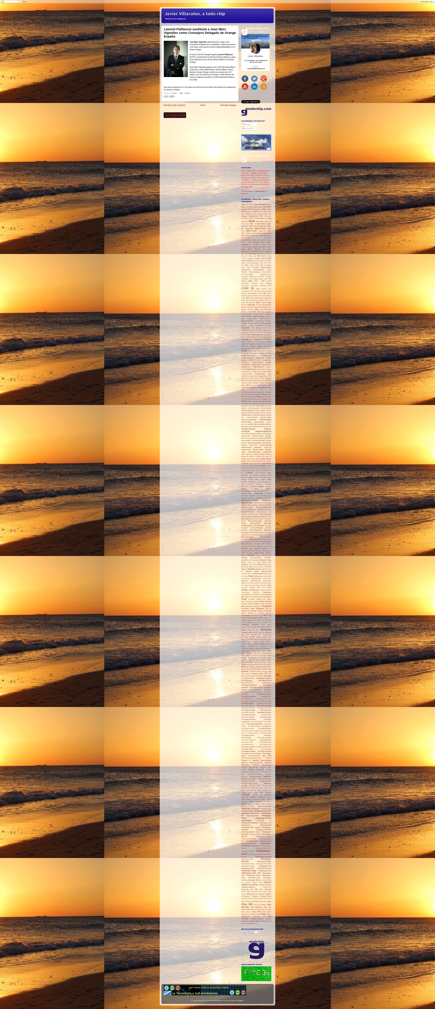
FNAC (260, 332)
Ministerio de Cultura (264, 546)
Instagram (264, 399)
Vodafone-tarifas (265, 885)
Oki (266, 583)
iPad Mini (256, 454)
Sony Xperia (245, 655)
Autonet (263, 244)
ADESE (263, 209)
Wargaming (245, 889)
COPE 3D (247, 288)
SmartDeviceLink (253, 646)
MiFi (263, 544)
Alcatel (254, 214)
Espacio (268, 312)
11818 (243, 204)
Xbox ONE (256, 912)
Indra (263, 396)
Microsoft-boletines (265, 505)
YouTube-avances (256, 919)
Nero (242, 567)
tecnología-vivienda (254, 755)
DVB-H (267, 300)
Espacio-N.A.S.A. (265, 318)
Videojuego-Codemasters (250, 813)
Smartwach (244, 648)
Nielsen (244, 569)
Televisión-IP (245, 788)
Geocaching (267, 346)
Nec (270, 564)
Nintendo (251, 569)
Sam (257, 630)
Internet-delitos (246, 422)
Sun (247, 669)
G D (262, 339)
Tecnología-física (266, 714)
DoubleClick (254, 300)
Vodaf (260, 882)
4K (247, 207)
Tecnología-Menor (247, 730)
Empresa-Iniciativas (247, 307)
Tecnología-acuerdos (263, 678)
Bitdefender (245, 251)
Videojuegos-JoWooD (248, 851)
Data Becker (252, 293)
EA (250, 302)
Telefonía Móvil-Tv (255, 771)
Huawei (268, 392)
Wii (256, 891)
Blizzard (268, 251)
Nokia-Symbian (255, 581)
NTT (247, 583)
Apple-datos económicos (258, 226)
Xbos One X (263, 901)
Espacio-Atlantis (246, 314)
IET (242, 397)
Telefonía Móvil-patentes (249, 767)
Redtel (255, 622)
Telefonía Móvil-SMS (256, 769)
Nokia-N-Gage (256, 578)
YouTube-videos (254, 921)
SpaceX (268, 664)
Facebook (245, 328)
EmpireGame (267, 305)
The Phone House (260, 790)
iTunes (243, 459)
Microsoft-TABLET (265, 537)
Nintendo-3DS (266, 571)
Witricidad (244, 898)
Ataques (268, 242)
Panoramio (251, 599)
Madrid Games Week (257, 479)
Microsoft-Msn (255, 523)
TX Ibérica (267, 801)
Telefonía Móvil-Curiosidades (251, 763)
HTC (243, 390)
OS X (252, 594)
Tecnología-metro (258, 730)
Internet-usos (246, 450)
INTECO (244, 401)
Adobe (243, 211)
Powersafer (267, 611)
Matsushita (253, 486)
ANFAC (262, 218)
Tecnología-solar (246, 753)
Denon (269, 293)
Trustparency (256, 799)
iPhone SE (260, 456)
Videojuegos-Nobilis (264, 861)
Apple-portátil (267, 233)
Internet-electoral (266, 426)
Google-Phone (256, 371)
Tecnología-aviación (255, 687)
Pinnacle (244, 604)
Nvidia (257, 583)
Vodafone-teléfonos (248, 887)
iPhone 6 (268, 454)
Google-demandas (257, 362)
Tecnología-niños (265, 740)
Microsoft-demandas (264, 507)
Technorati (248, 676)
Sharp (249, 641)
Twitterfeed (258, 801)
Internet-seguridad (265, 445)
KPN (247, 468)
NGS (269, 567)
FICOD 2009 (255, 330)
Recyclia (244, 622)
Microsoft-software (265, 534)
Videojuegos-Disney (252, 841)
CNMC (250, 281)
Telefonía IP (246, 760)
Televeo (259, 785)
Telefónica (267, 776)
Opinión (252, 587)
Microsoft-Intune (266, 516)
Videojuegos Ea (264, 820)
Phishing (268, 601)
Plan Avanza (246, 606)
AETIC (260, 211)
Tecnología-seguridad (264, 751)
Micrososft (257, 544)
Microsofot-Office (246, 493)
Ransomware (252, 620)
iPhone (262, 454)
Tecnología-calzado (257, 692)
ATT (251, 244)
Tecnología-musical (247, 735)
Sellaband (256, 639)
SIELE (250, 644)
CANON (268, 258)
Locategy (263, 475)
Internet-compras (252, 417)
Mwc (269, 562)
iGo (248, 396)
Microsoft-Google (265, 514)
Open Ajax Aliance (254, 585)
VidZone (264, 880)
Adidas (269, 209)
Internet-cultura (265, 417)
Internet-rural (253, 445)
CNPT (263, 281)
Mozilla (243, 562)
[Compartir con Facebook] (171, 96)
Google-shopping (246, 374)
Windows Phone (265, 896)
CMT (269, 279)
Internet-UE (267, 447)
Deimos (260, 293)
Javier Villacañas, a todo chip (195, 13)
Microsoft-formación (247, 512)
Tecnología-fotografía (247, 717)
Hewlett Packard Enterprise (250, 383)
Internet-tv (258, 447)
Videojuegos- (246, 825)
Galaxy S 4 (262, 341)
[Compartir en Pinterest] (173, 96)
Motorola (250, 555)
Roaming (244, 627)
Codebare (254, 283)
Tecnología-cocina (247, 698)
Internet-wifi (267, 452)
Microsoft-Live (246, 519)
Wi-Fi (249, 891)
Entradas (247, 124)
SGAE (243, 641)
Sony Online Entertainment (262, 653)
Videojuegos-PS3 (265, 866)
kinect (263, 463)
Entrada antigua (228, 105)
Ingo (259, 399)
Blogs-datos (257, 254)
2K (250, 204)
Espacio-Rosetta (247, 321)
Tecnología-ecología (264, 705)
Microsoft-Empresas (264, 509)
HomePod (268, 383)
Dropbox (261, 300)
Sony (269, 650)
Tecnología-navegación (248, 740)
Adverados (249, 211)
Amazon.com (253, 216)
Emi (260, 305)
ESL (263, 312)
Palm (246, 597)
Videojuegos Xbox (265, 823)
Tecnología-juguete (257, 721)
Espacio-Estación (259, 316)
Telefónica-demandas (264, 779)
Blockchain (244, 253)
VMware (254, 882)
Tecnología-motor (266, 733)
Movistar (244, 557)
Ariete (249, 242)
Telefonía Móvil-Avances (262, 760)
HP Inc (252, 385)
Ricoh (263, 624)
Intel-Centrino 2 (246, 403)
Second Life (245, 639)
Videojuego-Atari (247, 811)
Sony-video (257, 664)
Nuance (251, 583)
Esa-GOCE (252, 312)
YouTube (244, 918)
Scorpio (264, 637)
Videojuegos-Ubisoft (253, 875)
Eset (259, 312)
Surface (259, 669)
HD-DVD (268, 380)
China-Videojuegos (247, 274)
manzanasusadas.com (264, 482)
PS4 (261, 617)
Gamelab (252, 344)
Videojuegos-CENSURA (248, 839)
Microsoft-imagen (255, 516)
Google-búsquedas (247, 358)
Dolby (243, 300)
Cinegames (244, 276)
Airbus (269, 211)
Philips (262, 601)
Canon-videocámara (252, 263)
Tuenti (263, 799)
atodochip (244, 244)
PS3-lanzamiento (252, 618)
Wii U (265, 891)
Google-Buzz (260, 358)
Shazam (255, 641)
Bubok (264, 256)
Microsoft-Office (259, 525)
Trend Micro (246, 799)
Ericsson (250, 309)
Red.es (250, 622)
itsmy (266, 456)
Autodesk (257, 244)
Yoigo (269, 916)
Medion (244, 489)
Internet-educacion (254, 426)
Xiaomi (269, 911)
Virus (269, 880)
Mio (257, 551)
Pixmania (268, 603)
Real (263, 620)
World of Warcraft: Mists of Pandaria (259, 898)
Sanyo (259, 637)
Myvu (250, 564)
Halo (243, 380)
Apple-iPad (249, 228)
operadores (244, 587)
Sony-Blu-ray (255, 655)
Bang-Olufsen (257, 247)
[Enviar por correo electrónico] (165, 96)
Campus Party (259, 258)
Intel (249, 401)
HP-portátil (261, 387)
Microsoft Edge (266, 495)
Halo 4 (247, 380)
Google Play (248, 353)
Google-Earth (255, 364)
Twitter (251, 801)
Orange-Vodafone (265, 590)
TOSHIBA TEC (257, 795)
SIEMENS (256, 644)
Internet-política (246, 440)
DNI (247, 298)
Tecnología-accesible (247, 678)
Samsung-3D (267, 634)
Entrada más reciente (174, 105)
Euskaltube (259, 325)
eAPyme (264, 302)
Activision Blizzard (247, 209)
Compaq (268, 283)
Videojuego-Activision (250, 808)
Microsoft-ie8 (245, 516)
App (269, 218)
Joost (248, 461)
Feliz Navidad (256, 328)
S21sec (254, 627)
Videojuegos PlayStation (250, 823)
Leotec (253, 470)
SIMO (262, 644)
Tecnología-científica (248, 696)
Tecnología (267, 676)
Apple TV (252, 224)
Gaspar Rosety (266, 344)
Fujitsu (248, 335)
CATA (265, 263)
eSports (251, 325)
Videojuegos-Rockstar (264, 868)
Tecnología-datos (247, 703)
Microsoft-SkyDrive (254, 534)
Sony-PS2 (263, 660)
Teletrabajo (252, 785)
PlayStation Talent (247, 608)
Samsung (265, 629)
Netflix (247, 567)
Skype (243, 646)
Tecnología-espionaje (248, 712)
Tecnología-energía (248, 710)
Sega (251, 639)
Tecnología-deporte (247, 705)
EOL (270, 307)
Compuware (245, 285)
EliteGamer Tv (252, 305)
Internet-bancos (247, 415)
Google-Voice (253, 376)
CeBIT (246, 265)
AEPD (256, 211)
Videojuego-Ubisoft (263, 818)
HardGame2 (261, 380)
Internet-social (246, 447)
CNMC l (257, 281)
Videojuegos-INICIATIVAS (263, 848)
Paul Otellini (267, 599)
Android (257, 218)
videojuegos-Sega (248, 870)
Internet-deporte (259, 422)
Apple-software (246, 235)
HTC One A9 (261, 390)
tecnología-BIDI (255, 689)
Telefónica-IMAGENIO (248, 781)
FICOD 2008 (245, 330)
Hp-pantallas (252, 387)
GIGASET (259, 348)
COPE (269, 285)
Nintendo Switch (252, 571)
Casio (261, 263)
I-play (250, 394)
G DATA (267, 339)
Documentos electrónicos (263, 298)
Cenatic (251, 265)
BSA (258, 256)
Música (264, 562)
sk (270, 644)
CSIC (269, 288)
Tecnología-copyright (264, 701)
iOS (247, 454)
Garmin (258, 344)
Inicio (202, 105)
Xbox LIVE (264, 909)
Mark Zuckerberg (247, 484)
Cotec (258, 289)
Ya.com (257, 914)
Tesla (261, 788)
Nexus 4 (256, 567)
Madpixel (244, 479)
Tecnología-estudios (264, 712)
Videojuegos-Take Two (251, 873)
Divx (244, 298)
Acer (255, 207)
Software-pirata (246, 650)
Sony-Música (252, 658)
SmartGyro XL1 (265, 646)
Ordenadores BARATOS (250, 592)
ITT (270, 456)
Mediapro (268, 486)
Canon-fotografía (247, 260)
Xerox (264, 911)
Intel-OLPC (252, 406)
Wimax (256, 894)
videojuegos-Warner (254, 880)
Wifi (253, 891)
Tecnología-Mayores (264, 728)
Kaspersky (245, 463)
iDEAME (268, 394)
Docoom (252, 298)
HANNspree (253, 380)
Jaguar (249, 459)
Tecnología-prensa (265, 744)
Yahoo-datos (257, 916)
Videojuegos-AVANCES (263, 829)
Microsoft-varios (255, 539)
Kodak (256, 466)
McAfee (261, 486)
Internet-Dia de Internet (256, 424)
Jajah (253, 459)
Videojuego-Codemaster (262, 811)
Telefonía (268, 758)
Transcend (261, 797)
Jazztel (262, 459)
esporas (243, 325)
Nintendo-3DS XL (246, 573)
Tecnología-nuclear (247, 742)
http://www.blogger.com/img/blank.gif (252, 392)
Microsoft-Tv (245, 539)
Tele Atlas (266, 756)
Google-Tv (244, 376)
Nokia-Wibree (267, 580)
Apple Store (245, 224)
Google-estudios (266, 364)
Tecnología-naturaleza (264, 737)
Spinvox (252, 667)
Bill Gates (267, 249)
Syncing (264, 671)
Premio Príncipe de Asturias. (252, 613)
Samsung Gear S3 (258, 632)
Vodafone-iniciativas (249, 884)
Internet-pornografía (258, 440)
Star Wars (264, 666)
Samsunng (244, 637)
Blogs (250, 254)
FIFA (260, 330)
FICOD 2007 (267, 328)
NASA (260, 564)
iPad (250, 454)
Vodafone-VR (267, 887)
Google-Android (266, 355)
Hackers (268, 378)
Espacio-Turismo (253, 323)
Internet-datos (265, 419)
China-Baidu (255, 267)
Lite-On (256, 475)
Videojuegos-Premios (248, 866)
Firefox (265, 330)
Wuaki (253, 901)
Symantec (244, 671)
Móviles (258, 555)
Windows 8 (256, 896)
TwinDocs (244, 801)
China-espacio (246, 270)
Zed (266, 921)
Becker (269, 247)
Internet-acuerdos (253, 408)
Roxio (249, 627)
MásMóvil (268, 484)
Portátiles (260, 610)
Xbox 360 (247, 904)
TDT (265, 673)
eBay (269, 302)
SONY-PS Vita (253, 660)
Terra (257, 788)
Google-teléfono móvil (263, 374)
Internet (244, 408)
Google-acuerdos (265, 353)
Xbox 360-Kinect (256, 907)
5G (249, 207)
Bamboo (250, 247)
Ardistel (243, 242)
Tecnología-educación (248, 708)
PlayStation (266, 606)
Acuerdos (257, 209)
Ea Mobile (256, 302)
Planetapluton (256, 606)
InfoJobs (254, 399)
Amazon (244, 216)
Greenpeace (245, 378)
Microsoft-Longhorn (258, 519)
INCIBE (259, 397)
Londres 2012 (258, 477)
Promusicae (245, 615)
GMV (264, 348)
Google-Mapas (250, 369)
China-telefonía (266, 272)
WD (256, 889)
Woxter (248, 901)
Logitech (244, 477)
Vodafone (267, 882)
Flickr (255, 332)
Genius (259, 346)
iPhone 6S (244, 456)
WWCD (257, 901)
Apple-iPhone (260, 228)
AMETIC (251, 218)
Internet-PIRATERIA (264, 438)
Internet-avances (254, 413)
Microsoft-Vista (250, 541)
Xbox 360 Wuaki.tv (260, 904)
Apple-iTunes (251, 231)
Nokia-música (245, 578)
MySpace (244, 564)
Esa (256, 309)
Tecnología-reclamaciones (263, 746)
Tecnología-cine (266, 696)
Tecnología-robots (247, 749)
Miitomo (268, 544)
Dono (247, 300)
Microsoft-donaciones (248, 509)
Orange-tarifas (254, 590)
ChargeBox (267, 265)
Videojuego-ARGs (265, 808)
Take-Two (248, 673)
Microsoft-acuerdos (249, 500)
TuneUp (268, 799)
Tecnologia (259, 676)
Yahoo (263, 914)
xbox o (248, 911)
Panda (244, 599)
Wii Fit (260, 891)
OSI (256, 594)
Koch (243, 466)
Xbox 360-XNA (255, 909)
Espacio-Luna (252, 318)
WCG (252, 889)
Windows (262, 894)
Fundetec (256, 339)
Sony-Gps (263, 655)
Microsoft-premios (255, 530)
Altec (269, 214)
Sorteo (264, 664)
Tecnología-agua (246, 680)
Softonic (251, 648)
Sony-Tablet (250, 664)
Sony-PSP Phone (260, 662)
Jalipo (257, 459)
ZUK (256, 923)
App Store (244, 221)
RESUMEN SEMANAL (250, 625)
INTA (269, 399)
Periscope (249, 601)
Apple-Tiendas (245, 237)
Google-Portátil (266, 371)
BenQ (250, 249)
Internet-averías (266, 413)
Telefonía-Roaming (255, 776)
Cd (242, 265)
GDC (242, 346)
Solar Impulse (261, 650)
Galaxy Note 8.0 (251, 341)
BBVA (264, 247)
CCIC (269, 263)
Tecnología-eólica (265, 710)
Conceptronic (254, 285)
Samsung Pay (256, 634)
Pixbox (262, 603)
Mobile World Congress (263, 553)
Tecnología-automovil (249, 685)
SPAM (243, 667)
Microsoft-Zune (246, 544)
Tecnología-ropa (266, 749)
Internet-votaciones (254, 452)
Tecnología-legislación (255, 724)
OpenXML (264, 585)
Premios (268, 613)
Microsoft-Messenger (255, 521)
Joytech (269, 461)
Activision (267, 207)
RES (259, 622)
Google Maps (252, 351)
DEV (254, 295)
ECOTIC (243, 305)
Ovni (259, 594)
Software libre (267, 648)
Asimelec (256, 242)
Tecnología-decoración (264, 703)
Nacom (255, 564)
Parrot (259, 599)
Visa (242, 882)
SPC (247, 666)
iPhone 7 (253, 456)
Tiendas (243, 792)
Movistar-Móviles (256, 557)
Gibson (253, 348)
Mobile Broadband (247, 553)
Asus (263, 242)
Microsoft (259, 493)
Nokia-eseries (258, 576)
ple (270, 608)
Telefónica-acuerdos (248, 779)
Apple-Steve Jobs (257, 235)
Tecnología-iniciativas (248, 719)
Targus (261, 673)
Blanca (262, 251)
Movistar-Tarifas (265, 560)
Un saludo (256, 804)
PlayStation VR (262, 608)
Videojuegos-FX (256, 846)
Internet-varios (258, 450)
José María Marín (256, 461)
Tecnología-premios (247, 744)
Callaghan (250, 258)
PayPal (243, 601)
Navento (265, 564)
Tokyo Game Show (255, 792)
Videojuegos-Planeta (247, 863)
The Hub (250, 790)
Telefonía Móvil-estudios (262, 765)
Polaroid (244, 611)
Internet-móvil (245, 436)
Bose (242, 256)
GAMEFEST (245, 344)
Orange (174, 93)
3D (253, 204)
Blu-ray (264, 253)
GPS (269, 376)
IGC (245, 397)
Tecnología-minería (253, 733)
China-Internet (259, 270)
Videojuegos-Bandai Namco (250, 832)
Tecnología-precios (265, 742)
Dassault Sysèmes (259, 291)
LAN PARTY (263, 468)
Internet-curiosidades (248, 420)
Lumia (265, 477)
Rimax (269, 624)
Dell (264, 293)
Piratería (257, 604)
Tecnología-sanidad (248, 751)
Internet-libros (245, 434)
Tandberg (255, 673)
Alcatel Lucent (262, 214)
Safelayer (268, 627)
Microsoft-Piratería (257, 528)
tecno (254, 676)
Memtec (268, 489)
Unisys (252, 806)
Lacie (257, 468)
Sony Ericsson (246, 653)
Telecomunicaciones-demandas (251, 758)
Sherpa (262, 641)
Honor (243, 385)
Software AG (258, 648)
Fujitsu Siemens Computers (261, 335)
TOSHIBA (245, 795)
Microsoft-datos (246, 507)
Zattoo (263, 921)
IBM (264, 394)
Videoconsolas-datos (264, 806)
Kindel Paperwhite (255, 463)
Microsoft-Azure (259, 503)
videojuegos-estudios (248, 843)
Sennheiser (263, 639)
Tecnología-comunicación (263, 698)
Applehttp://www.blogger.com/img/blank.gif (254, 240)
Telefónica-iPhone (265, 781)
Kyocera (252, 468)
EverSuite (268, 325)
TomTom (268, 792)
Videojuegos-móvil (247, 859)
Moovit (243, 555)
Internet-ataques (260, 410)
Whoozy (243, 891)
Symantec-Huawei (255, 671)
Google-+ (255, 353)
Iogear (243, 454)
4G (245, 207)
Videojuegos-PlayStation (263, 863)
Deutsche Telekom (247, 295)
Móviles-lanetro (266, 555)
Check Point (245, 267)
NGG (266, 567)
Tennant (252, 788)
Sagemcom (251, 630)
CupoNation (245, 291)
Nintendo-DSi (257, 574)
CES (261, 265)
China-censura (266, 267)
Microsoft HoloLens (247, 498)
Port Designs (252, 611)
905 (252, 207)
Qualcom (266, 618)
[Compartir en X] (169, 96)
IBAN (253, 394)
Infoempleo (247, 399)
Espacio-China (258, 314)
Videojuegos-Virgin (254, 877)
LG (267, 470)
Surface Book (266, 669)
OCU (262, 583)
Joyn (264, 461)
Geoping (244, 348)
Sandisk (252, 637)
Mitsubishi (266, 550)
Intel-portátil (260, 406)
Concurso (263, 285)
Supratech (253, 669)
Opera (269, 585)
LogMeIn (250, 477)
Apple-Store (267, 235)
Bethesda (257, 249)
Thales (266, 788)
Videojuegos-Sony (264, 871)
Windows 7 (247, 896)
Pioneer (250, 604)
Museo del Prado (254, 562)
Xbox (269, 901)
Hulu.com (244, 394)
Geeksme (253, 346)
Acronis (260, 207)
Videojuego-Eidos (252, 816)
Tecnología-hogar (265, 717)
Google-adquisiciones (248, 355)
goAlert (269, 348)
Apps (269, 240)
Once (243, 585)
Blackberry (255, 251)
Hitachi (262, 383)
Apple (251, 221)
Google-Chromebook (254, 360)
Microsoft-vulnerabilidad (263, 541)
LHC (256, 473)
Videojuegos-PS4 (247, 868)
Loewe (269, 475)
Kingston (268, 463)
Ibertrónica (259, 394)
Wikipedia (249, 894)
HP (247, 385)
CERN (257, 265)
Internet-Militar (266, 434)
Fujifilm (243, 334)
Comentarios (249, 128)
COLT (261, 283)
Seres (269, 639)
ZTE (252, 923)
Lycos (269, 477)
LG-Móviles (249, 473)
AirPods (248, 214)
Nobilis (245, 576)
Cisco (251, 276)
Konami (263, 465)
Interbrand (268, 406)
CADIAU (243, 258)
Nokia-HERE (267, 576)
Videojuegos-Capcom (263, 836)
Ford (264, 332)
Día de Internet (261, 295)
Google (244, 351)
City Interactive (259, 276)
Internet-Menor (256, 434)
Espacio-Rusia (259, 321)
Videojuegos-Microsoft (263, 857)
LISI (251, 475)
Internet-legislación (263, 431)
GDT (247, 346)
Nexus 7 (261, 567)
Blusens (268, 253)
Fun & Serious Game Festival (251, 337)
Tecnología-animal (247, 682)
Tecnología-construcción (249, 701)
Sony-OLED (262, 657)
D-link (251, 291)
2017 (247, 204)
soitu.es (254, 650)
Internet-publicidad (254, 443)
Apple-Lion (262, 231)
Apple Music (260, 221)
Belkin (243, 249)
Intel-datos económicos (259, 403)
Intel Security (256, 401)
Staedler (258, 666)
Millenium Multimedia (248, 546)
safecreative (261, 627)
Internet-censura (259, 415)
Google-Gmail (245, 367)
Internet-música (257, 436)
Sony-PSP (249, 662)
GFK (248, 348)
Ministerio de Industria (250, 548)
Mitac (260, 550)
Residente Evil (266, 622)
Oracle (269, 587)
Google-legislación (258, 367)
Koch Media (249, 466)
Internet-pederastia (251, 438)
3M (242, 207)
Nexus (251, 567)
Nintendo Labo (260, 569)
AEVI (265, 211)
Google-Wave (263, 376)
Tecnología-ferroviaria (248, 714)
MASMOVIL (259, 484)
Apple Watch (261, 224)
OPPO (259, 587)
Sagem (243, 630)
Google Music (261, 351)
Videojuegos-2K (265, 825)
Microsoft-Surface (247, 537)
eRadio (243, 309)
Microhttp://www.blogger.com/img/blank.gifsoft (255, 491)
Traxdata (268, 797)
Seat (269, 637)
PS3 (265, 615)
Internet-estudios (248, 429)
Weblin (261, 889)
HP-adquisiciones (262, 385)
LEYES (263, 470)
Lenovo (247, 470)
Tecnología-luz (266, 726)
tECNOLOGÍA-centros (264, 694)
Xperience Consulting (248, 914)
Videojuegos (246, 820)
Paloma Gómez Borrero (256, 597)
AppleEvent (267, 237)
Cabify (269, 256)
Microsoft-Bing (252, 505)
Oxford (263, 594)
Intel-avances (266, 401)
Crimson (264, 288)
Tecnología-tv (257, 753)
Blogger (240, 1000)
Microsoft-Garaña (253, 514)
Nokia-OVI (244, 581)
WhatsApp (268, 889)
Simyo (267, 644)
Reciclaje (268, 620)
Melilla (256, 488)
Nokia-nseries (267, 578)
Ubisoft (243, 804)
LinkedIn (262, 473)
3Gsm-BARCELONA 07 (262, 204)
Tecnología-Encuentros (264, 708)
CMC (265, 279)
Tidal (269, 790)
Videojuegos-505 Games (250, 827)
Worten (243, 901)
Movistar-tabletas (254, 560)
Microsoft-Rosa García (256, 532)
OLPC (269, 583)
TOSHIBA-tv (253, 797)
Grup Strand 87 (255, 378)
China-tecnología (254, 272)
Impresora (253, 396)
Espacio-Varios (266, 323)
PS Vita (254, 615)
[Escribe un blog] (167, 96)
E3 (247, 302)
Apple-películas (257, 233)
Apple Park (268, 221)
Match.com (245, 486)
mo (270, 550)
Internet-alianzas (265, 408)
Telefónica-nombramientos (249, 783)
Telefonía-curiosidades (255, 774)
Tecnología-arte (266, 682)
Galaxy (243, 341)
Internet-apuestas (247, 410)
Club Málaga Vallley (256, 279)
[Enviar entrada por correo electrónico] (180, 93)
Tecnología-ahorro (264, 680)
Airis (242, 214)
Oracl (263, 587)
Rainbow (244, 620)
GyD (263, 378)
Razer (259, 620)
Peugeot (256, 601)
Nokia (250, 576)
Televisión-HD (267, 785)
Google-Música (261, 369)
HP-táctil (268, 387)
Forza (269, 332)
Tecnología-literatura (254, 726)
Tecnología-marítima (247, 728)
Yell (264, 916)
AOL (266, 218)
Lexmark (258, 470)
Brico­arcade (252, 256)
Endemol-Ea (258, 307)
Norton (243, 583)
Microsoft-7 (259, 498)
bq (246, 256)
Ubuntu (249, 804)
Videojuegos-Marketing (255, 854)
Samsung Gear (246, 632)
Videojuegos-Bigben (255, 834)
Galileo (269, 342)
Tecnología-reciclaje (247, 747)
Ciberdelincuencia (265, 274)
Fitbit (251, 332)
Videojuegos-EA (265, 841)
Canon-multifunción (260, 260)
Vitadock (248, 882)
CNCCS (243, 281)
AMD (261, 216)
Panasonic (267, 597)
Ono (246, 585)
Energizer (265, 307)
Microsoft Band (255, 495)
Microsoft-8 (268, 498)
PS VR (260, 615)
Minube (253, 550)
